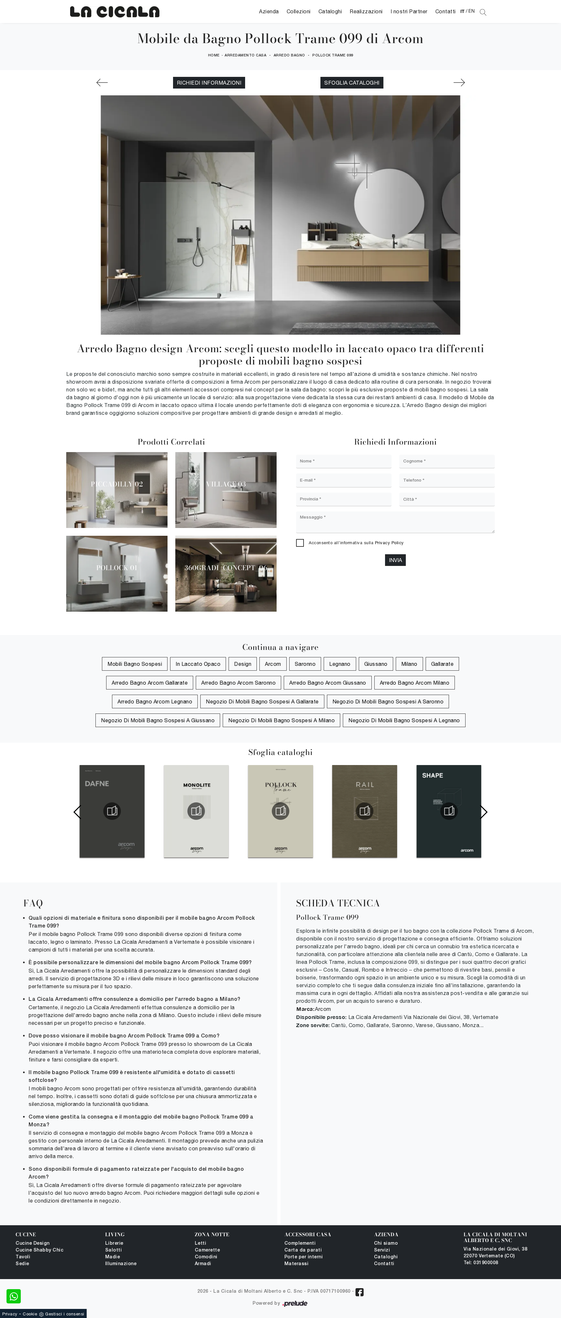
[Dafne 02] (459, 82)
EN (471, 11)
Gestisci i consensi (64, 1314)
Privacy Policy (389, 542)
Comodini (206, 1257)
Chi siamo (386, 1243)
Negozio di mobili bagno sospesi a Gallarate (262, 701)
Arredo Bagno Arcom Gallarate (150, 683)
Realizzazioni (366, 11)
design (242, 664)
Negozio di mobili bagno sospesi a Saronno (388, 701)
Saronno (305, 664)
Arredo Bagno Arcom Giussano (327, 683)
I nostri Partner (409, 11)
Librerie (114, 1243)
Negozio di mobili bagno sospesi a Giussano (158, 720)
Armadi (203, 1264)
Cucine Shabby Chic (39, 1250)
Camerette (207, 1250)
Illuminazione (121, 1264)
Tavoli (23, 1257)
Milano (409, 664)
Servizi (382, 1250)
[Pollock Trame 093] (102, 82)
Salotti (113, 1250)
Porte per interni (303, 1257)
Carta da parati (303, 1250)
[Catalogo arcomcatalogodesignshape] (449, 811)
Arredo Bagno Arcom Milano (415, 683)
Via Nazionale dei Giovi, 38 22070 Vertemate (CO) (496, 1252)
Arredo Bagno (289, 55)
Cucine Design (33, 1243)
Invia (395, 560)
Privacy (10, 1314)
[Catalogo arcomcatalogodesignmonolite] (196, 811)
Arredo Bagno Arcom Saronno (238, 683)
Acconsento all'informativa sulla (356, 542)
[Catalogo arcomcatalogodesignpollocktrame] (280, 811)
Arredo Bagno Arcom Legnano (155, 701)
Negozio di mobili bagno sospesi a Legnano (404, 720)
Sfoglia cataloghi (352, 83)
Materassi (296, 1264)
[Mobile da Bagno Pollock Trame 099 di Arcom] (114, 11)
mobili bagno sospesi (134, 664)
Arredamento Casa (245, 55)
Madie (112, 1257)
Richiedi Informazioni (209, 83)
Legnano (340, 664)
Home (214, 55)
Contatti (445, 11)
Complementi (300, 1243)
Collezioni (299, 11)
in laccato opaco (198, 664)
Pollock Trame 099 (332, 55)
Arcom (273, 664)
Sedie (22, 1264)
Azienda (269, 11)
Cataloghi (330, 11)
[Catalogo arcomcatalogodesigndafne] (112, 811)
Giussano (376, 664)
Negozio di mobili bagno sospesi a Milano (281, 720)
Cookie (30, 1314)
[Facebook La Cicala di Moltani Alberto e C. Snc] (359, 1292)
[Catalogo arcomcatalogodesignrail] (364, 811)
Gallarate (442, 664)
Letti (200, 1243)
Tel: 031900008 (481, 1263)
